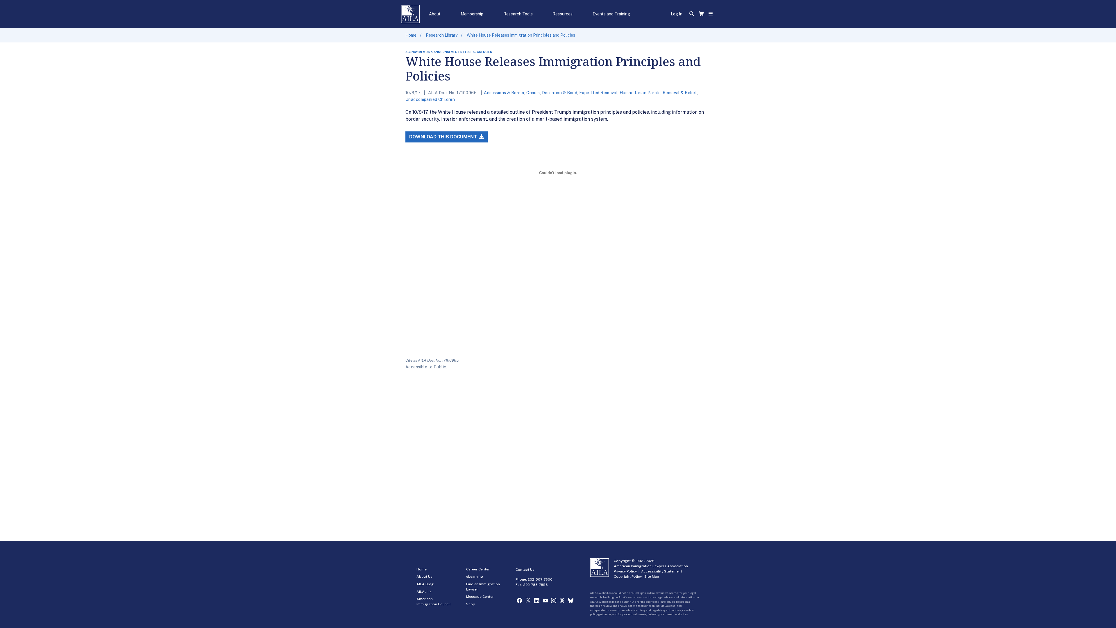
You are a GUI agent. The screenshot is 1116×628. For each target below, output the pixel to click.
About (435, 14)
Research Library (441, 35)
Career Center (478, 569)
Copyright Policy (628, 577)
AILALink (424, 592)
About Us (424, 577)
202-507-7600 (540, 579)
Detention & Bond (559, 92)
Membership (472, 14)
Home (410, 35)
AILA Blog (425, 584)
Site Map (651, 577)
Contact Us (525, 570)
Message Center (480, 597)
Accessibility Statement (661, 571)
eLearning (474, 577)
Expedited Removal (598, 92)
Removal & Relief (680, 92)
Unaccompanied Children (430, 99)
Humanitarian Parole (640, 92)
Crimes (533, 92)
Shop (470, 604)
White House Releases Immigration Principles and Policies (521, 35)
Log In (676, 14)
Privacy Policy (625, 571)
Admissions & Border (504, 92)
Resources (562, 14)
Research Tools (518, 14)
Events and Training (611, 14)
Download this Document (443, 137)
